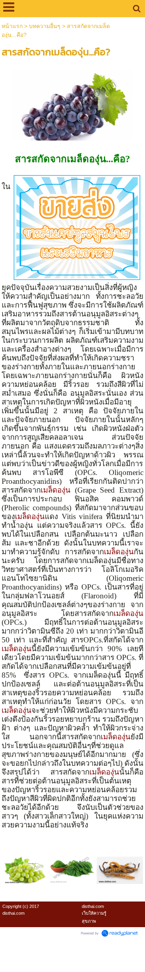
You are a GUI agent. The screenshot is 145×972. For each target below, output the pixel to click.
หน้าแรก (12, 26)
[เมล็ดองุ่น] (72, 104)
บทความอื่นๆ (44, 26)
